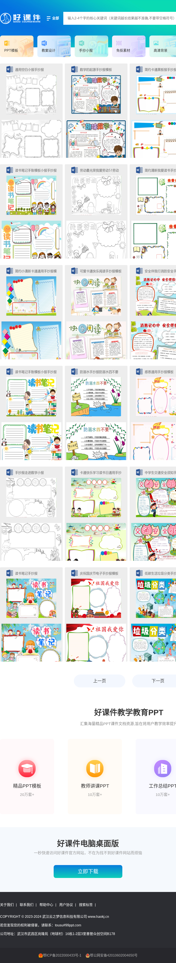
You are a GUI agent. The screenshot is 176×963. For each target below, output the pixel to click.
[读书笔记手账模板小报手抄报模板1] (31, 211)
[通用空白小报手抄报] (31, 111)
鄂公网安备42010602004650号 (114, 955)
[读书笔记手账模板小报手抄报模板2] (31, 413)
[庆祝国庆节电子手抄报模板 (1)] (96, 614)
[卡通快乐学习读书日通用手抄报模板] (96, 514)
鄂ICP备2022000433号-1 (62, 955)
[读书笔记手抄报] (31, 614)
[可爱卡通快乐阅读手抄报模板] (96, 312)
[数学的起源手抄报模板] (96, 111)
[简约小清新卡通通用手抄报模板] (31, 312)
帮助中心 (46, 905)
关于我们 (7, 905)
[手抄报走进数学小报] (31, 514)
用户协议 (66, 905)
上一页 (99, 681)
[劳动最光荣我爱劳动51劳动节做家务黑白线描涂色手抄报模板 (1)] (96, 211)
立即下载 (88, 871)
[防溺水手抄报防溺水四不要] (96, 413)
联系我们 (26, 905)
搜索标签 (86, 905)
